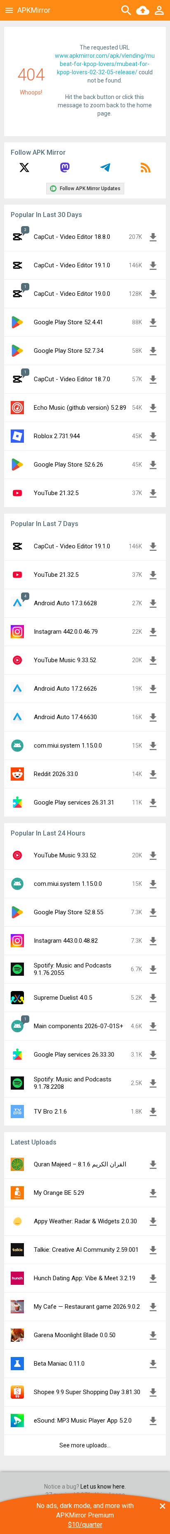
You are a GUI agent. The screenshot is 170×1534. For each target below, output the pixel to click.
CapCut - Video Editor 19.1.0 (72, 265)
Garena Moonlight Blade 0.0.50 (75, 1335)
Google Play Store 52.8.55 (68, 912)
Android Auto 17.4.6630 (65, 717)
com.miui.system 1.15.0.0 (68, 745)
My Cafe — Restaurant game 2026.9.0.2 (87, 1306)
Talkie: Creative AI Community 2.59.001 (86, 1249)
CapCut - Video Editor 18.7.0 (72, 379)
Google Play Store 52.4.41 (68, 322)
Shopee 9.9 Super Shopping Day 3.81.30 (87, 1392)
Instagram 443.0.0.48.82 (66, 940)
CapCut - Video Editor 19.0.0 (72, 293)
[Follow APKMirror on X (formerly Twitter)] (24, 170)
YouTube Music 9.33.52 (65, 660)
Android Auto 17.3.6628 (65, 603)
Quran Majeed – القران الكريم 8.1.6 (80, 1164)
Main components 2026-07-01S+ (78, 1026)
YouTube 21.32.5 (56, 493)
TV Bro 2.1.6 (50, 1111)
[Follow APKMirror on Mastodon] (65, 170)
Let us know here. (103, 1486)
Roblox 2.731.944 (57, 436)
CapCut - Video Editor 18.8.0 (72, 237)
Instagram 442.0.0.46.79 (66, 631)
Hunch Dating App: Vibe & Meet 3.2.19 (84, 1278)
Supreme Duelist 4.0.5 (63, 997)
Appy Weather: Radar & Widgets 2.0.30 (85, 1221)
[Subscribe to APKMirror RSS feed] (146, 170)
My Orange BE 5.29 (59, 1193)
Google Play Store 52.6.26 (68, 464)
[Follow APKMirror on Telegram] (105, 170)
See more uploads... (85, 1445)
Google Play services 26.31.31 (74, 802)
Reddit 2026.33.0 (56, 774)
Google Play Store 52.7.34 (68, 350)
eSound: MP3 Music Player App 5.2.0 (83, 1420)
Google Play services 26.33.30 (74, 1054)
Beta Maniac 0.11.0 (59, 1363)
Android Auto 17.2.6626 (65, 688)
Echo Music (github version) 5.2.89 (80, 407)
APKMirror (33, 10)
